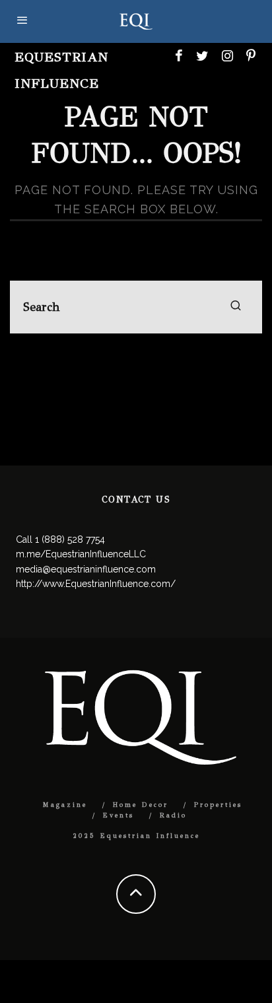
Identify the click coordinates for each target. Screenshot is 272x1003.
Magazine (65, 805)
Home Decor (140, 805)
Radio (173, 815)
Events (118, 815)
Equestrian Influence (61, 70)
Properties (218, 805)
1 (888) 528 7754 (70, 539)
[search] (235, 307)
